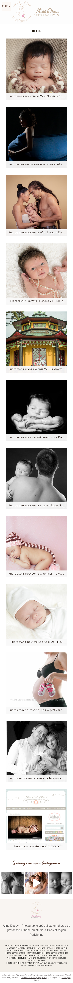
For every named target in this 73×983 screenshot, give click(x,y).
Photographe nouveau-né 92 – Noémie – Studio (36, 96)
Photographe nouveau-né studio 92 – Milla (36, 301)
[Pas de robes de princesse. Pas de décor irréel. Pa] (12, 883)
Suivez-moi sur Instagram (36, 863)
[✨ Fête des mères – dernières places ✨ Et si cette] (36, 883)
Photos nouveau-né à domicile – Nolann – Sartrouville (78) (36, 778)
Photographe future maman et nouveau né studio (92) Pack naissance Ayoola (36, 164)
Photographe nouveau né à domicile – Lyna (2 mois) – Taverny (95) (36, 574)
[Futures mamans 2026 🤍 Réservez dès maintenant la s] (60, 883)
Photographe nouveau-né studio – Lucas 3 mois (36, 505)
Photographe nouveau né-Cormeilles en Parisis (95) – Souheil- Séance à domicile (36, 437)
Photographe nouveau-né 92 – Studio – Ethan (36, 232)
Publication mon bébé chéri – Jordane (36, 846)
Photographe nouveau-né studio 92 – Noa (37, 642)
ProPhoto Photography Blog (34, 977)
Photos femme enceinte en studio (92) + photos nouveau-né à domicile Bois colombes (36, 710)
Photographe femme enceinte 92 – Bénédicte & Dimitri (36, 369)
